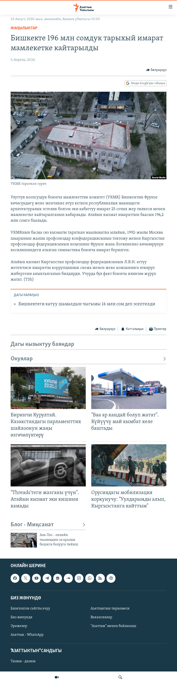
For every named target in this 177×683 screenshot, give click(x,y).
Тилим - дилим (23, 661)
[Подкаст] (110, 578)
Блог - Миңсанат (32, 525)
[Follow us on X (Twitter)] (25, 578)
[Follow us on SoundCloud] (68, 578)
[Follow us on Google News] (57, 578)
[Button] (156, 70)
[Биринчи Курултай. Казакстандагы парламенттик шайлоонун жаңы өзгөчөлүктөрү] (48, 388)
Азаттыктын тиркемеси (110, 608)
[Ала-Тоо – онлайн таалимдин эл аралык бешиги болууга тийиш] (24, 540)
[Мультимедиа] (57, 677)
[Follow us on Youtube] (36, 578)
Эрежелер (19, 626)
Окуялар (22, 359)
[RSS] (100, 578)
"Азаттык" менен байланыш (113, 626)
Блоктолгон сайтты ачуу (30, 608)
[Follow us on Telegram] (47, 578)
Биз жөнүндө (21, 617)
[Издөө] (120, 677)
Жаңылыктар (24, 28)
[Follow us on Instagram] (79, 578)
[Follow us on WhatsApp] (89, 578)
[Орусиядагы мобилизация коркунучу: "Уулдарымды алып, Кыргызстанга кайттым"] (128, 465)
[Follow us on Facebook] (15, 578)
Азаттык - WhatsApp (27, 635)
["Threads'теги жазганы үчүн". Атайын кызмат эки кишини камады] (48, 465)
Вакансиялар (101, 617)
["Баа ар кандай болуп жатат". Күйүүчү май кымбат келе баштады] (128, 388)
